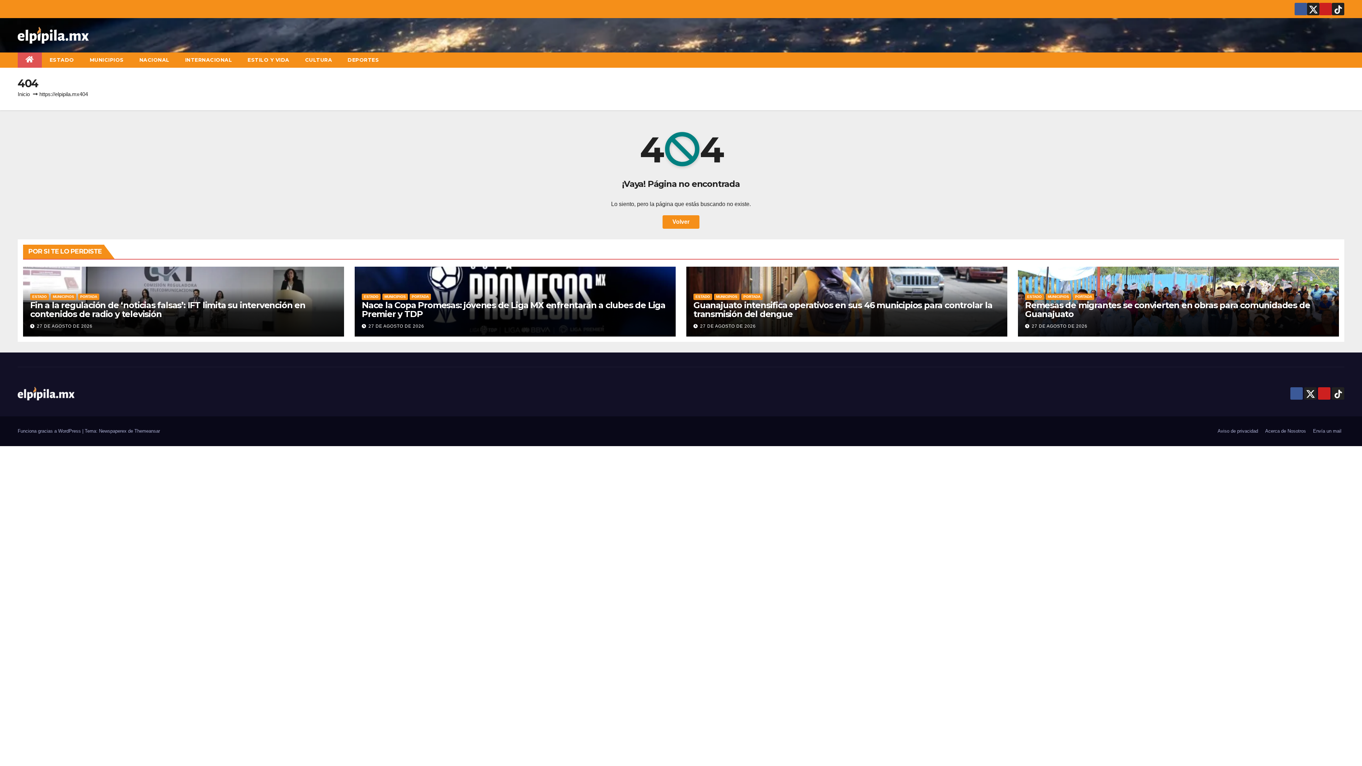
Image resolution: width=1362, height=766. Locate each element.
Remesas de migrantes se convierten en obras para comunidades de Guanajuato (1167, 309)
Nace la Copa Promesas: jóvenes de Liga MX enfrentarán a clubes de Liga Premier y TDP (513, 309)
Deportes (363, 60)
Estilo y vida (268, 60)
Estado (62, 60)
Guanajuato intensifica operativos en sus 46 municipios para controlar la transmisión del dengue (842, 309)
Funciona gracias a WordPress (50, 431)
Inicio (24, 94)
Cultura (318, 60)
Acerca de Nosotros (1285, 431)
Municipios (107, 60)
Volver (681, 222)
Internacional (208, 60)
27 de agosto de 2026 (65, 326)
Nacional (154, 60)
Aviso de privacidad (1238, 431)
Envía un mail (1327, 431)
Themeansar (147, 431)
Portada (88, 297)
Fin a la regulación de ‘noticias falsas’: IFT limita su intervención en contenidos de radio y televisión (167, 309)
